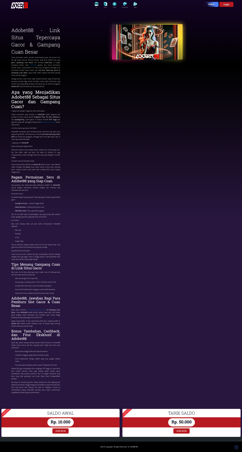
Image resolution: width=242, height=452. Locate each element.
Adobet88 (33, 65)
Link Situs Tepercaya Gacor (36, 310)
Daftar (211, 4)
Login (226, 4)
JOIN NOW (60, 431)
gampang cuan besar (48, 122)
